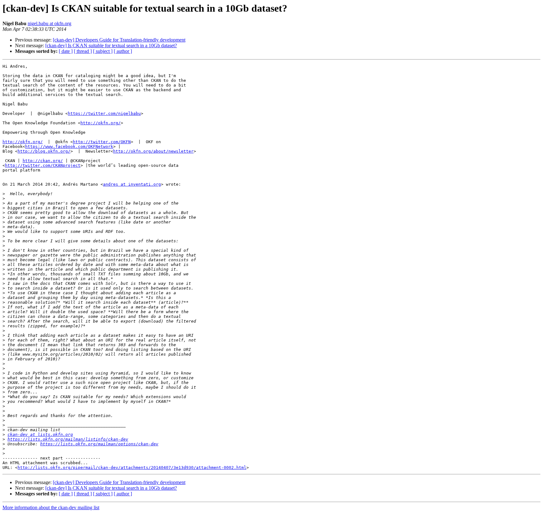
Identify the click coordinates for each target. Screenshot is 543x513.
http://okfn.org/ (100, 123)
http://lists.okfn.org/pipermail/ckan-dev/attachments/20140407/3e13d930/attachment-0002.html (132, 467)
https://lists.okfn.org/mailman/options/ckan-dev (99, 444)
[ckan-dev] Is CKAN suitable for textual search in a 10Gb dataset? (111, 45)
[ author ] (123, 51)
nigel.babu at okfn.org (49, 23)
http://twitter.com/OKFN (102, 141)
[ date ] (66, 51)
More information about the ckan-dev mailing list (51, 507)
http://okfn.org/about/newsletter (153, 151)
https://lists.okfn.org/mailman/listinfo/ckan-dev (68, 439)
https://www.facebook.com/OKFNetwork (69, 146)
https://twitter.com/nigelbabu (104, 113)
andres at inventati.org (132, 184)
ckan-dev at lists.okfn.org (40, 434)
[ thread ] (83, 51)
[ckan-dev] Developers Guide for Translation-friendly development (119, 39)
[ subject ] (102, 51)
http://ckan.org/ (43, 160)
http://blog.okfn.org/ (44, 151)
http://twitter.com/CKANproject (42, 165)
